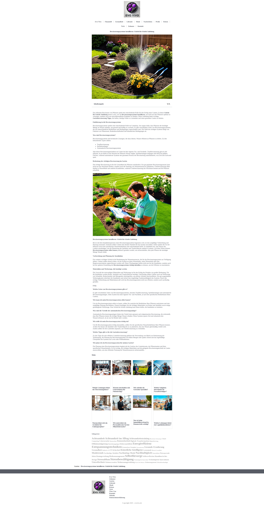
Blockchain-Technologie (156, 438)
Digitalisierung (154, 441)
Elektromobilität (126, 444)
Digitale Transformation (139, 441)
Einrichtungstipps (113, 444)
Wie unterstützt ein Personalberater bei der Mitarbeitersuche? (121, 425)
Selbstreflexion (148, 456)
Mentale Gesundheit (157, 450)
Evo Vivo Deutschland (163, 477)
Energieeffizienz (142, 443)
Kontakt (140, 26)
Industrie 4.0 (106, 450)
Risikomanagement (117, 456)
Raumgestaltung (102, 456)
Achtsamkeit (98, 438)
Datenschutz (113, 441)
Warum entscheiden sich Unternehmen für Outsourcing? (121, 389)
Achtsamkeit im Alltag (117, 438)
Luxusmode (147, 450)
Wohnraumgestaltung (126, 462)
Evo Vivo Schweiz (162, 497)
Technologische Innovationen (159, 460)
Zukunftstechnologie (162, 462)
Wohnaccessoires (111, 462)
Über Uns (112, 491)
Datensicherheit (123, 441)
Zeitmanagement (150, 462)
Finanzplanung (140, 447)
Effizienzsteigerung (100, 444)
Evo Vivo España (162, 484)
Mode (138, 22)
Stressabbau (103, 459)
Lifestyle (130, 22)
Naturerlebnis (156, 453)
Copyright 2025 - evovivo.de (132, 503)
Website (112, 495)
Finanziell (108, 22)
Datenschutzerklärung (117, 497)
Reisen (165, 22)
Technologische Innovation (141, 460)
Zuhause (131, 26)
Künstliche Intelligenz (132, 449)
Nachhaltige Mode (127, 453)
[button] (168, 104)
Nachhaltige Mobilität (111, 453)
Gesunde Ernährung (154, 447)
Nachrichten (148, 22)
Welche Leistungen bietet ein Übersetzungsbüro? (101, 388)
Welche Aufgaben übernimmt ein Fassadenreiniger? (160, 389)
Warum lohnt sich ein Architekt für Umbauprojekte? (99, 425)
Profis (158, 22)
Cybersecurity (104, 441)
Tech (123, 26)
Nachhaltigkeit (144, 452)
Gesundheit (119, 22)
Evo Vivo (98, 22)
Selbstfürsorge (133, 455)
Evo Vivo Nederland (163, 490)
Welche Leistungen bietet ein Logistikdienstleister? (162, 424)
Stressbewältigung (122, 459)
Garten (76, 466)
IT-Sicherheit (115, 450)
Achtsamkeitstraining (139, 438)
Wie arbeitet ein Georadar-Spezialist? (140, 388)
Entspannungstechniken (107, 446)
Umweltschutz (98, 462)
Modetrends (98, 453)
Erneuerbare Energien (129, 447)
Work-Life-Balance (140, 462)
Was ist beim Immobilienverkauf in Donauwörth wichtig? (141, 422)
